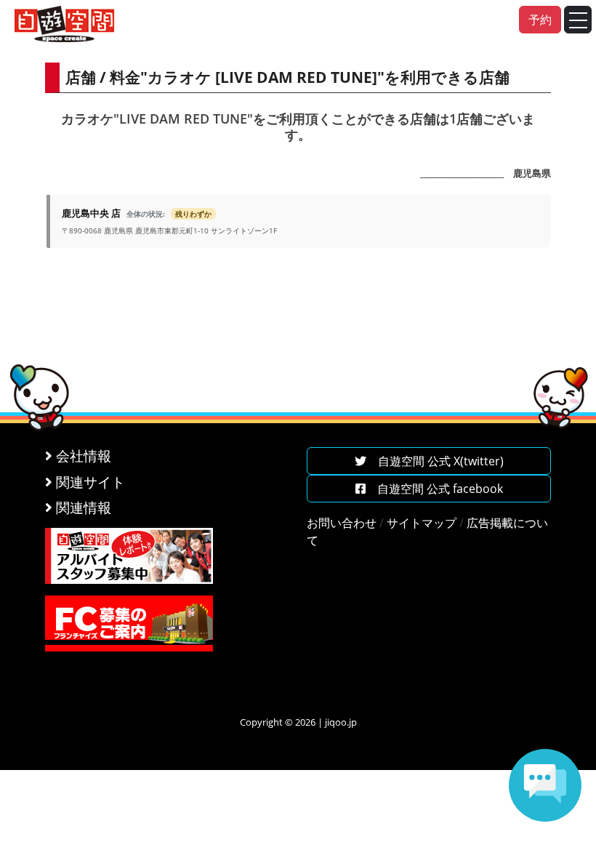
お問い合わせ (341, 523)
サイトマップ (421, 523)
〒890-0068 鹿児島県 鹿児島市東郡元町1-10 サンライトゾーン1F (169, 221)
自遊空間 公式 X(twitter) (435, 461)
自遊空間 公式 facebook (434, 489)
